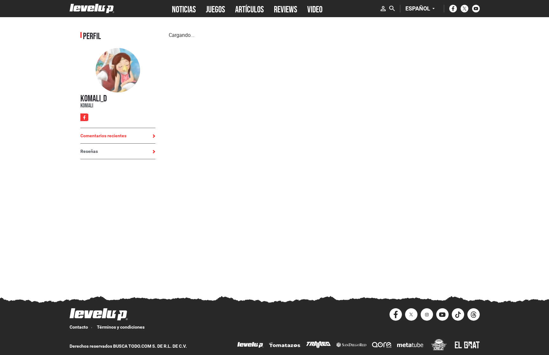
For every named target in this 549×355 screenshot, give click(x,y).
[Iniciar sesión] (383, 8)
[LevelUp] (250, 345)
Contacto (79, 327)
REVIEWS (285, 8)
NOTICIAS (184, 8)
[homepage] (92, 8)
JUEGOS (215, 8)
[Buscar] (392, 8)
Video (314, 8)
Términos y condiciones (121, 327)
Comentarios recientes (103, 135)
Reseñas (89, 151)
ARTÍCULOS (249, 8)
